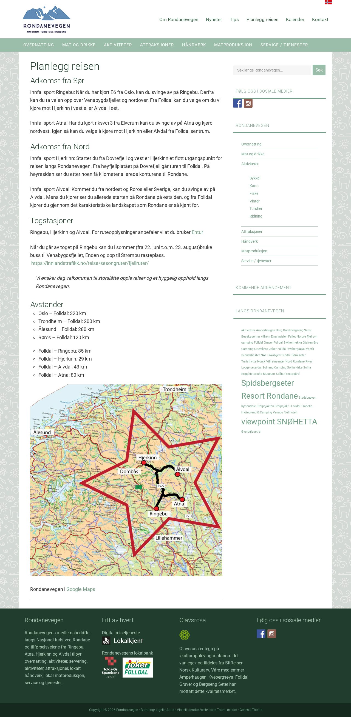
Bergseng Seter (301, 330)
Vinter (255, 201)
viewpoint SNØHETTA (279, 421)
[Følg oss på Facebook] (237, 103)
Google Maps (80, 589)
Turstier (256, 208)
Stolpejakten (265, 406)
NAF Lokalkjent (271, 355)
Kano (254, 186)
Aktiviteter (250, 164)
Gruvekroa (261, 349)
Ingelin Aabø (165, 710)
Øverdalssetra (251, 431)
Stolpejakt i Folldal (287, 406)
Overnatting (251, 144)
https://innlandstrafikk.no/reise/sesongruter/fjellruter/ (90, 263)
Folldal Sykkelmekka (288, 342)
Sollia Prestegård (287, 374)
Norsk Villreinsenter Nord (274, 361)
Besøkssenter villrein (255, 336)
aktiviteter (248, 330)
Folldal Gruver (263, 342)
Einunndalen (279, 336)
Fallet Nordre (297, 336)
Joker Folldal (278, 349)
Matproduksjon (254, 251)
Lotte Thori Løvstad (223, 710)
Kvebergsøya (296, 349)
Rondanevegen (46, 19)
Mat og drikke (252, 154)
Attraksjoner (251, 231)
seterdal (256, 367)
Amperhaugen (265, 330)
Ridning (256, 216)
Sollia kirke (294, 367)
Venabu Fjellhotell (285, 412)
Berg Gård (283, 330)
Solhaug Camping (274, 367)
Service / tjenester (256, 261)
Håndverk (249, 241)
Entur (197, 232)
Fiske (254, 193)
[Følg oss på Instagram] (248, 103)
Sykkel (255, 178)
